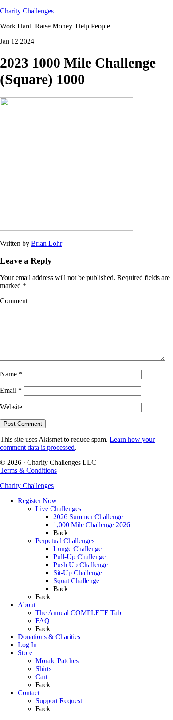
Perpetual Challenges (64, 540)
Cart (41, 676)
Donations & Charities (49, 636)
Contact (28, 692)
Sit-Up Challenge (77, 572)
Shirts (43, 668)
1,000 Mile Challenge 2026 (91, 524)
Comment (14, 300)
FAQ (42, 620)
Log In (27, 644)
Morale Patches (57, 660)
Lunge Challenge (77, 548)
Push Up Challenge (80, 564)
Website (11, 407)
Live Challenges (58, 508)
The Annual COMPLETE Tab (78, 612)
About (26, 604)
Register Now (37, 500)
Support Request (58, 700)
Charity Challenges (27, 11)
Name (11, 374)
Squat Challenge (76, 580)
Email (11, 390)
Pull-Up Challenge (79, 556)
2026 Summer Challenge (88, 516)
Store (25, 652)
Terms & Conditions (28, 470)
